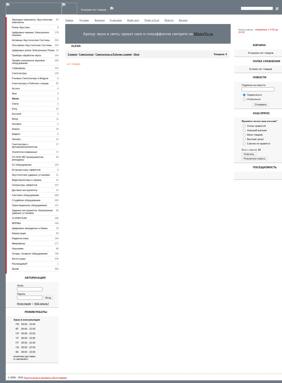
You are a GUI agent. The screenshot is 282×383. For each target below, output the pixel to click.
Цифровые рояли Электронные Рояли (33, 50)
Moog (15, 119)
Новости (169, 20)
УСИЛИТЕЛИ (19, 218)
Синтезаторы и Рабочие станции (30, 83)
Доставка (84, 20)
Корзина (183, 20)
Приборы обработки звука (26, 55)
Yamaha (16, 139)
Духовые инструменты (24, 190)
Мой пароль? (41, 303)
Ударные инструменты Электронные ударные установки (32, 211)
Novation (16, 124)
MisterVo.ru (203, 34)
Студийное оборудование (26, 200)
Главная (69, 20)
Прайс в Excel (152, 20)
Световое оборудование (25, 195)
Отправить (261, 104)
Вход (48, 297)
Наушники (17, 248)
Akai (14, 93)
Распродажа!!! (20, 263)
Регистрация (24, 303)
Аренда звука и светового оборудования (45, 377)
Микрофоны (18, 243)
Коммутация (19, 233)
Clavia (15, 103)
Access (16, 88)
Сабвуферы (18, 68)
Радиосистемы (20, 238)
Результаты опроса (254, 158)
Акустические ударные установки (31, 175)
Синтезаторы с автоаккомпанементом (24, 145)
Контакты (100, 20)
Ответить (249, 154)
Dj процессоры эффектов (26, 169)
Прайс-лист (133, 20)
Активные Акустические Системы (31, 40)
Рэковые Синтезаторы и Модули (30, 78)
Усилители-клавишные (24, 152)
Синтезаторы (19, 73)
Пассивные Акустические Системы (32, 45)
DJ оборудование (22, 164)
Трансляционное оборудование (29, 205)
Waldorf (16, 134)
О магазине (116, 20)
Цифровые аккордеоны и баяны (30, 228)
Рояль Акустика (21, 27)
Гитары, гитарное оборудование (30, 253)
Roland (15, 129)
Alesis (15, 98)
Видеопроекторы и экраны (26, 180)
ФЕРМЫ (16, 223)
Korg (14, 108)
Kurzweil (16, 113)
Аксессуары (19, 258)
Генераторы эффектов (24, 185)
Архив (15, 268)
